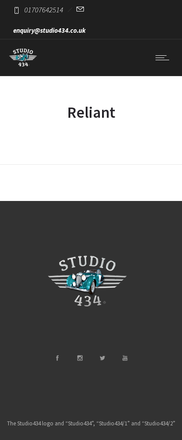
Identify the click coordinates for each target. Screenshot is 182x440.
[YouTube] (125, 358)
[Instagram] (79, 358)
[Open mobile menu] (164, 57)
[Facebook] (57, 358)
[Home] (23, 65)
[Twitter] (102, 358)
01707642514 (43, 10)
